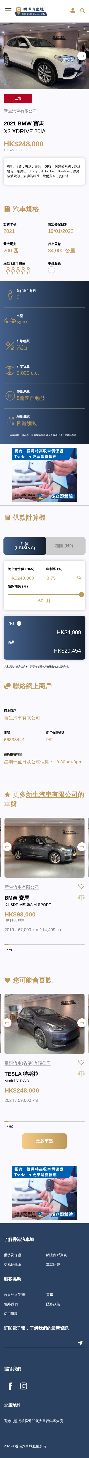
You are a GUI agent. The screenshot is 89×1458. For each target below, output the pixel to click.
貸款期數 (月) (18, 586)
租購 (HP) (64, 546)
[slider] (81, 594)
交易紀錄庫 (12, 1264)
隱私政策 (53, 1304)
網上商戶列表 (56, 1255)
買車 (49, 1294)
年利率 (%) (54, 569)
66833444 (14, 739)
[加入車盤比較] (81, 898)
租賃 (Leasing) (24, 546)
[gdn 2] (44, 474)
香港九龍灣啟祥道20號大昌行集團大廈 (33, 1421)
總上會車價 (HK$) (21, 569)
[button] (81, 55)
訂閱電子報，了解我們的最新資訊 (36, 1328)
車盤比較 (53, 1264)
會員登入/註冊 (14, 1294)
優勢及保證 (12, 1255)
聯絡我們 (11, 1304)
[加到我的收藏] (81, 886)
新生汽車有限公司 (22, 717)
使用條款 (11, 1313)
